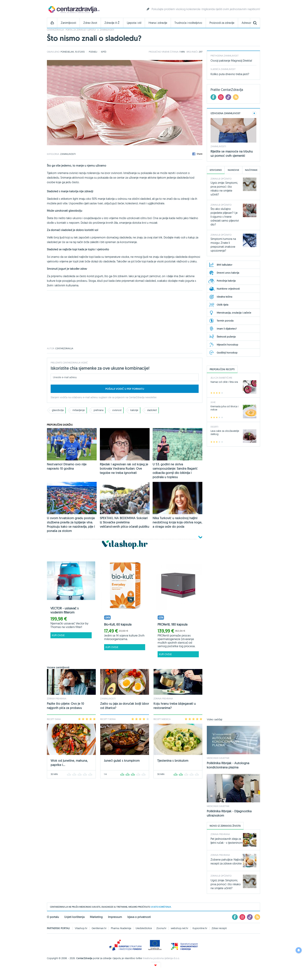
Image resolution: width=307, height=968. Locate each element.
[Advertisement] (124, 319)
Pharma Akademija (121, 928)
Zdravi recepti (219, 928)
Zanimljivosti (68, 23)
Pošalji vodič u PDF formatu (124, 388)
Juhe (213, 402)
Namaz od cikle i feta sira (224, 382)
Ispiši (103, 51)
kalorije (134, 410)
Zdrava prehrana (56, 698)
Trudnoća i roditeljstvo (188, 23)
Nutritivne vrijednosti (228, 288)
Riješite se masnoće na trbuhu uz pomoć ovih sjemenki (232, 153)
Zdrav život (90, 23)
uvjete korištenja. (160, 906)
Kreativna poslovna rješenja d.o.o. (161, 958)
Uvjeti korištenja (74, 917)
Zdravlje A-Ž (112, 23)
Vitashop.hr (81, 928)
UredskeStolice (144, 928)
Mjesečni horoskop (227, 344)
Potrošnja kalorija (226, 280)
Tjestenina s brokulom (172, 760)
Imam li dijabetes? (227, 328)
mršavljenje (78, 410)
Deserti (214, 426)
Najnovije (233, 170)
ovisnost (117, 410)
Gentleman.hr (99, 928)
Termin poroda (225, 320)
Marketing (96, 917)
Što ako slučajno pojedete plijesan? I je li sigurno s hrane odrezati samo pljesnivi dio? (225, 216)
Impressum (115, 917)
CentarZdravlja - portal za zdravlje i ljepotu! (71, 29)
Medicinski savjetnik (218, 758)
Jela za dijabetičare (221, 377)
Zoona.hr (161, 928)
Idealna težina (224, 296)
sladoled (152, 410)
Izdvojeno (216, 170)
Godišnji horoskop (227, 352)
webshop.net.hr (179, 928)
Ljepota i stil (134, 23)
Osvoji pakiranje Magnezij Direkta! (231, 60)
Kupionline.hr (200, 928)
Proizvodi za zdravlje (221, 23)
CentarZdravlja (73, 9)
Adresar (246, 23)
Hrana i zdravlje (158, 23)
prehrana (98, 410)
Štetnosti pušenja (226, 336)
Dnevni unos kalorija (228, 272)
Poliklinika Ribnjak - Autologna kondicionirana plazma (228, 765)
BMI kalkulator (224, 264)
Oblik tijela (222, 304)
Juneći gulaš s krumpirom (122, 760)
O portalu (53, 917)
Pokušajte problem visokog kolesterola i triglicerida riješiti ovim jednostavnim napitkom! (206, 9)
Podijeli (93, 51)
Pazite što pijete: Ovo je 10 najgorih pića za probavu (65, 705)
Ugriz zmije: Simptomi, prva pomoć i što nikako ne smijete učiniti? (226, 884)
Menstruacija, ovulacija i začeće (234, 312)
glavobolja (58, 410)
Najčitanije (251, 170)
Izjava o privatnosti (139, 917)
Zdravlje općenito (221, 178)
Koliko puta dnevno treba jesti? (230, 74)
